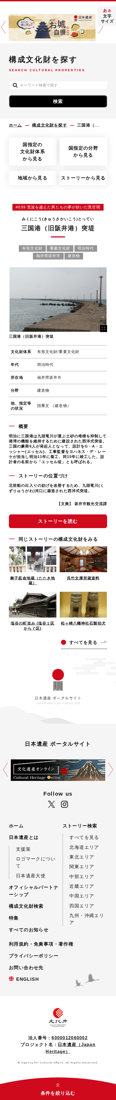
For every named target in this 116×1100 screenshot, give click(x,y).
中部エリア (81, 876)
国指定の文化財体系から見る (32, 151)
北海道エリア (84, 847)
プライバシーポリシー (34, 955)
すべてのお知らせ (29, 929)
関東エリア (81, 866)
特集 (14, 918)
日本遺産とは (24, 837)
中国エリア (81, 896)
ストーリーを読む (58, 521)
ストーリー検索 (80, 825)
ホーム (16, 825)
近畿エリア (81, 886)
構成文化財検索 (26, 906)
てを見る (83, 642)
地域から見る (32, 178)
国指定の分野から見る (83, 151)
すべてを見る (84, 837)
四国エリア (81, 905)
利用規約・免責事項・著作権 (41, 944)
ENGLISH (27, 979)
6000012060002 (69, 1038)
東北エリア (81, 857)
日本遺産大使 (31, 875)
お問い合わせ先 (26, 967)
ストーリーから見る (83, 178)
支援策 (23, 849)
